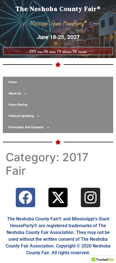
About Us (14, 93)
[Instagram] (90, 197)
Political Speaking (21, 116)
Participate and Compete (26, 127)
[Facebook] (25, 197)
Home (12, 82)
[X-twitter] (58, 197)
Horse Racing (17, 105)
